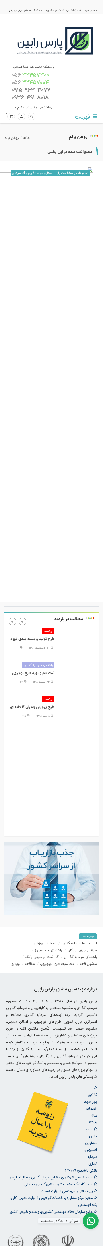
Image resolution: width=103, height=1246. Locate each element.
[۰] (11, 117)
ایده (53, 943)
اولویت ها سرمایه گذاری (79, 943)
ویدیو (15, 963)
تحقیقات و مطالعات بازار (71, 173)
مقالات (30, 963)
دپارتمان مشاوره (55, 9)
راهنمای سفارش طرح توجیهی (25, 9)
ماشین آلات (88, 963)
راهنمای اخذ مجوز (48, 950)
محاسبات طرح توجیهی (57, 963)
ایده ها (48, 631)
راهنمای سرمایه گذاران (38, 665)
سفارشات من (73, 9)
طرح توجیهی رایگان (82, 950)
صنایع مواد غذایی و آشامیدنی (32, 173)
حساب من (91, 9)
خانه (26, 137)
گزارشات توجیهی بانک (42, 957)
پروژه (41, 943)
